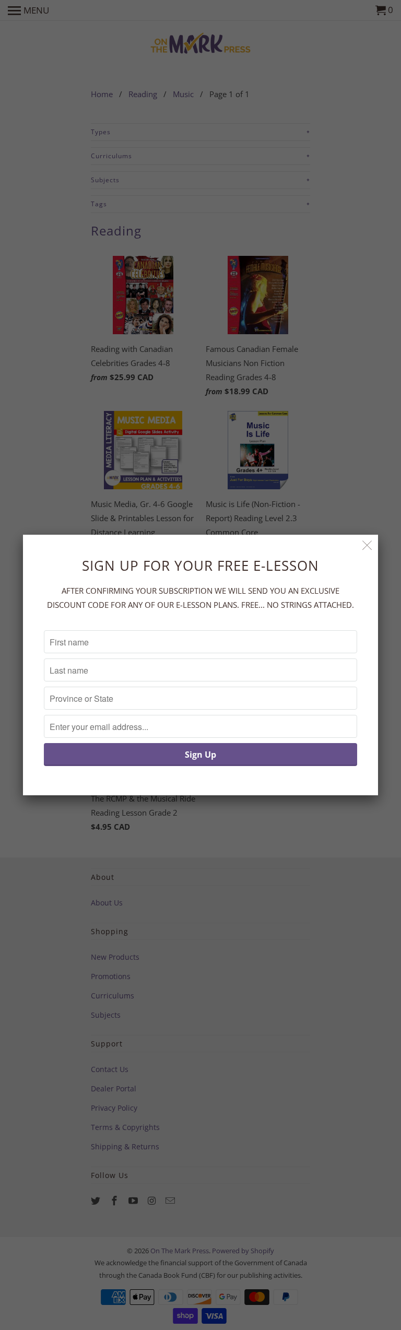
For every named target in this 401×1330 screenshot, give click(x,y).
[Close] (367, 545)
